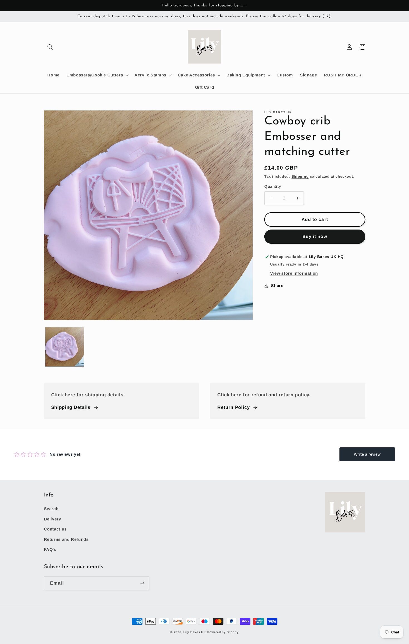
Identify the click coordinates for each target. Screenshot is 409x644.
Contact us (55, 529)
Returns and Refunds (66, 539)
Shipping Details (70, 407)
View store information (294, 273)
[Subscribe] (142, 583)
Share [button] (277, 285)
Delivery (52, 519)
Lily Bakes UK (194, 632)
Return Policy (233, 407)
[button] (50, 46)
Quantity (272, 186)
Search (51, 508)
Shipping (300, 177)
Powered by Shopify (222, 632)
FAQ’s (50, 549)
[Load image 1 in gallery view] (64, 346)
